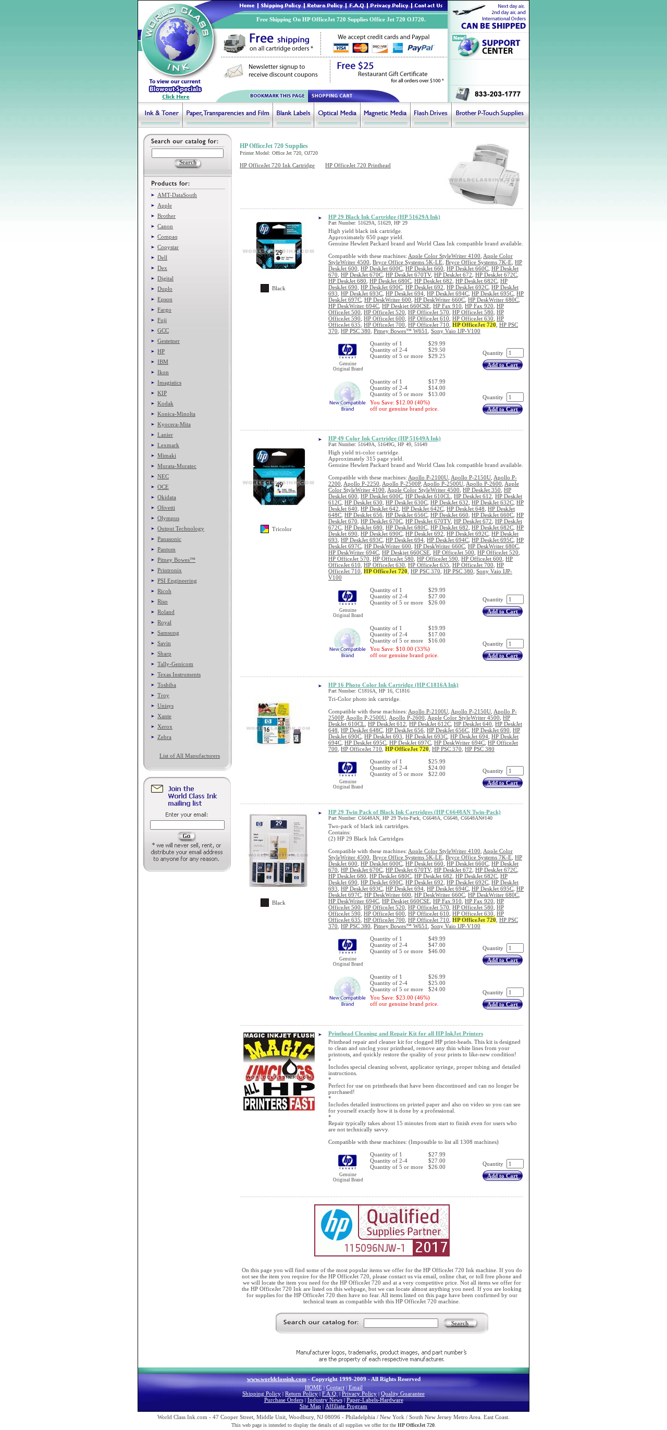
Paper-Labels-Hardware (375, 1400)
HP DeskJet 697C (410, 742)
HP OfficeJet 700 (384, 325)
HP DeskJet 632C (492, 502)
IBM (162, 362)
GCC (163, 330)
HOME (313, 1387)
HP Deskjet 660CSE (406, 306)
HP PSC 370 (425, 571)
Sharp (164, 653)
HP (161, 351)
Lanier (165, 435)
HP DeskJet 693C (361, 293)
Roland (166, 612)
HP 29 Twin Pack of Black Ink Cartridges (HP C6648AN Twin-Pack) (414, 812)
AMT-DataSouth (177, 195)
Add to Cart (502, 365)
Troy (163, 695)
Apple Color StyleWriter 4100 (444, 256)
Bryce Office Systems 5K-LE (407, 262)
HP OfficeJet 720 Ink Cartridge (277, 165)
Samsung (168, 633)
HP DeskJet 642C (422, 509)
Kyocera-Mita (174, 424)
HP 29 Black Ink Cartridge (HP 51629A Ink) (384, 217)
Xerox (164, 726)
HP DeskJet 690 (491, 730)
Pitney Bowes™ (176, 560)
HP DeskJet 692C (467, 287)
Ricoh (164, 591)
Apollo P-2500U (443, 483)
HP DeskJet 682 (433, 281)
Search (459, 1323)
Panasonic (169, 539)
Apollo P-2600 (484, 483)
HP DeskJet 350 (482, 490)
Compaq (167, 236)
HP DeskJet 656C (406, 515)
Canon (165, 226)
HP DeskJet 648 (466, 509)
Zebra (164, 737)
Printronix (169, 570)
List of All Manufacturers (189, 756)
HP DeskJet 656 (363, 515)
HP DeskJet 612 (473, 496)
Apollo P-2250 (361, 483)
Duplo (164, 289)
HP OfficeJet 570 (428, 312)
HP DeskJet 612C (430, 724)
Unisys (165, 705)
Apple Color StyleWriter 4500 (423, 490)
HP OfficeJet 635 (428, 565)
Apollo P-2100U (428, 477)
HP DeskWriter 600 (387, 300)
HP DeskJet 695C (492, 293)
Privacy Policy (359, 1393)
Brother (166, 216)
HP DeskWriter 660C (439, 300)
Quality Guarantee (403, 1393)
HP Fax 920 (479, 306)
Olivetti (166, 507)
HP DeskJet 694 (405, 293)
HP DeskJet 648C (361, 730)
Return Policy (301, 1393)
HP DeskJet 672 (453, 275)
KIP (162, 393)
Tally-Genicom (175, 664)
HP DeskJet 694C (447, 293)
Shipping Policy (261, 1393)
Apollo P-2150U (471, 477)
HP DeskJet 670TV (408, 275)
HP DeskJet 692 (424, 287)
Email (356, 1387)
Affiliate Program (346, 1406)
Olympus (168, 518)
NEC (163, 476)
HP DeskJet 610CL (428, 496)
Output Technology (180, 528)
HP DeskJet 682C (476, 281)
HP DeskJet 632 (449, 502)
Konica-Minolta (176, 414)
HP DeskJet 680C (390, 281)
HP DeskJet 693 (383, 736)
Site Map (310, 1406)
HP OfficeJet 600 (384, 318)
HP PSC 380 (355, 331)
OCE (163, 487)
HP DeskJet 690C (381, 287)
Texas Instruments (179, 674)
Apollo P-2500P (401, 483)
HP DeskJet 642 (380, 509)
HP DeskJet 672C (496, 275)
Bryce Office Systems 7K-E (479, 262)
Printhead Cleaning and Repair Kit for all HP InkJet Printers (405, 1033)
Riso (162, 601)
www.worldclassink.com (276, 1379)
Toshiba (166, 685)
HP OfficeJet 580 (472, 312)
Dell (162, 257)
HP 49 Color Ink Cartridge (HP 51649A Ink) (384, 438)
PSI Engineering (177, 580)
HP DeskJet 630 (363, 502)
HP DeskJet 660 (424, 268)
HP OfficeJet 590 (437, 559)
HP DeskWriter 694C (353, 306)
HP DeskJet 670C (361, 275)
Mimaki (166, 455)
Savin (164, 643)
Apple (164, 205)
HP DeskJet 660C (467, 268)
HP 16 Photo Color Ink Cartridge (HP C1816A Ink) (393, 685)
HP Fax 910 (447, 306)
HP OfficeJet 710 (428, 325)
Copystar (168, 247)
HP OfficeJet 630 (472, 318)
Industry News (324, 1400)
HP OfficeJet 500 (453, 552)
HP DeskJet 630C (406, 502)
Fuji (162, 320)
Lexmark (168, 445)
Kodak (165, 403)
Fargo (164, 309)
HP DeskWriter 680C (493, 300)
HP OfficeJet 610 (428, 318)
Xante (164, 716)
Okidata (166, 497)
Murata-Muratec (176, 466)
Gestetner (168, 341)
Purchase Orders (283, 1400)
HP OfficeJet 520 (384, 312)
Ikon (163, 372)
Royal (164, 622)
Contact (335, 1387)
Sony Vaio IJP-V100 (455, 331)
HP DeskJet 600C (381, 268)
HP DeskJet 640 (473, 724)
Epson (164, 299)
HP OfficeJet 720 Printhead (358, 165)
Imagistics (169, 382)
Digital (165, 278)
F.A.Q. (330, 1393)
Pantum (166, 549)
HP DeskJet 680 (347, 281)
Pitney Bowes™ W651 (401, 331)
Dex (162, 268)
